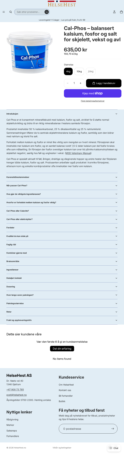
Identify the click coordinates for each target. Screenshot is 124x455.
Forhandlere (12, 436)
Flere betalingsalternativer (92, 101)
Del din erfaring (62, 348)
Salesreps (11, 430)
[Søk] (10, 11)
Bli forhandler (66, 395)
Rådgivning (12, 419)
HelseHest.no (20, 447)
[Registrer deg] (112, 428)
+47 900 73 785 (15, 389)
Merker (10, 425)
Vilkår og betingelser (62, 447)
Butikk (62, 401)
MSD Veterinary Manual (78, 153)
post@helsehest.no (16, 394)
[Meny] (3, 12)
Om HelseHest (66, 384)
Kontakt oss (65, 390)
